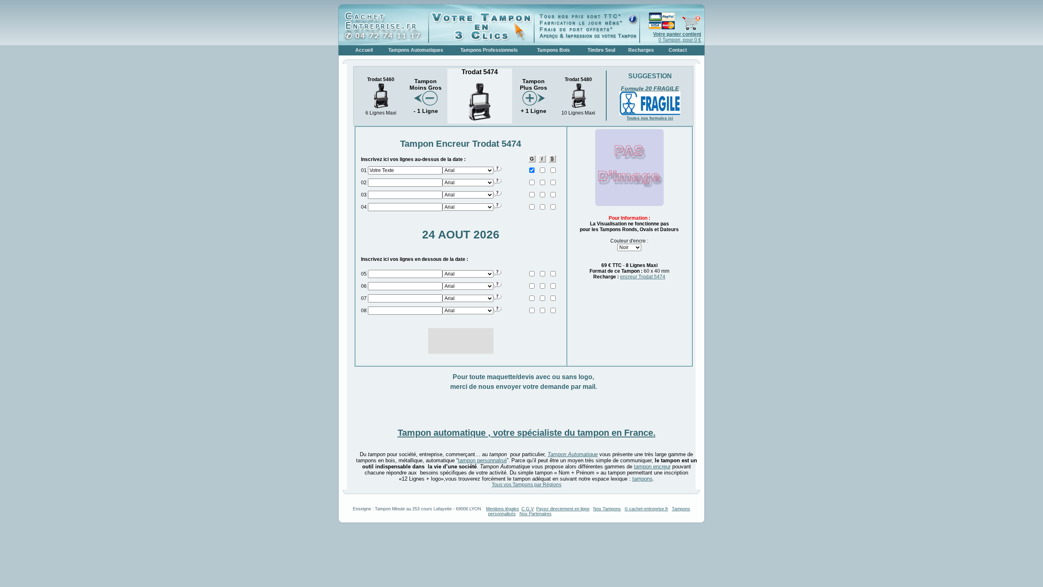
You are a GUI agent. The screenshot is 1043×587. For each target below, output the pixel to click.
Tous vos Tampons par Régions (526, 485)
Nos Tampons (607, 508)
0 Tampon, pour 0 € (677, 37)
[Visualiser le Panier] (670, 28)
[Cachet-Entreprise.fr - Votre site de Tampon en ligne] (385, 39)
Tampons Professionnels (489, 50)
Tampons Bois (553, 50)
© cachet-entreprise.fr (646, 508)
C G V (528, 508)
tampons (642, 479)
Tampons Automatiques (415, 50)
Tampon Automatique (573, 454)
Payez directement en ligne (563, 508)
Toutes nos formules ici (650, 118)
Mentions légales (502, 508)
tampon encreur (652, 466)
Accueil (364, 50)
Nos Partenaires (535, 513)
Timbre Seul (601, 50)
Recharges (641, 50)
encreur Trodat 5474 (642, 277)
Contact (678, 50)
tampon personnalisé (482, 460)
